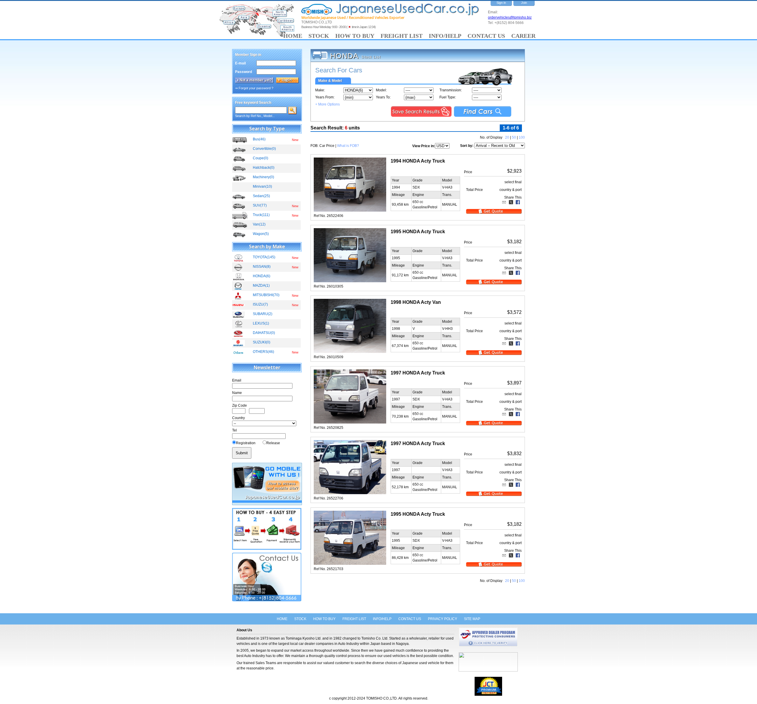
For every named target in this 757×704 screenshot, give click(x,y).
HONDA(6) (261, 276)
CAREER (523, 36)
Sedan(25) (261, 196)
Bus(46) (259, 139)
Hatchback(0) (263, 168)
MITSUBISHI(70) (266, 295)
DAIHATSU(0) (264, 333)
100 (522, 137)
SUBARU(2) (262, 314)
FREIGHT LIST (402, 36)
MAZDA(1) (261, 285)
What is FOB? (348, 146)
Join (524, 2)
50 (514, 137)
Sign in (501, 2)
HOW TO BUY (354, 36)
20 (507, 137)
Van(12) (259, 224)
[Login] (287, 80)
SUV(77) (260, 205)
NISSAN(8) (262, 267)
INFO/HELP (445, 36)
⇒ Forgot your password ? (254, 88)
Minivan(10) (262, 186)
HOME (292, 36)
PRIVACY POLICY (442, 619)
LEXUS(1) (261, 323)
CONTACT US (486, 36)
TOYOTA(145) (264, 257)
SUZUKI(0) (261, 342)
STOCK (318, 36)
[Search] (292, 110)
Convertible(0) (264, 149)
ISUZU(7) (260, 304)
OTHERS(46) (263, 352)
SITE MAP (472, 619)
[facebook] (518, 202)
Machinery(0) (263, 177)
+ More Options (327, 104)
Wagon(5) (261, 234)
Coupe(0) (260, 158)
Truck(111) (261, 215)
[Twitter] (511, 202)
